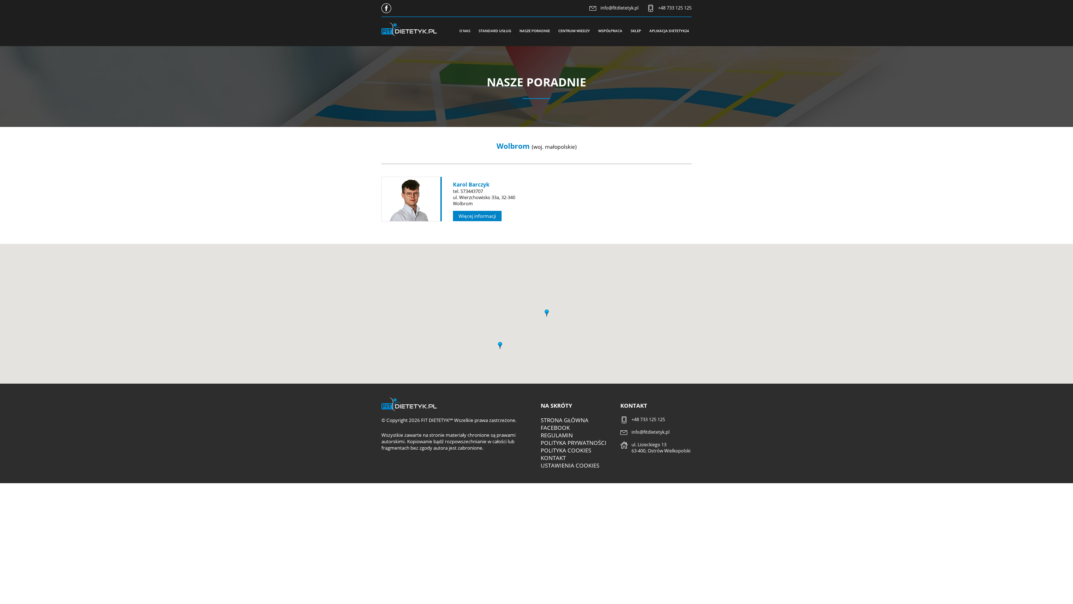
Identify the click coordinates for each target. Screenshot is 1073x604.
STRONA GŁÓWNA (564, 420)
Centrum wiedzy (574, 30)
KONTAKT (553, 458)
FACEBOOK (555, 427)
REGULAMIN (557, 435)
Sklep (636, 30)
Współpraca (610, 30)
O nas (464, 30)
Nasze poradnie (534, 30)
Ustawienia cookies (570, 465)
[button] (500, 344)
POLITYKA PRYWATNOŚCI (573, 443)
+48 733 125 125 (675, 8)
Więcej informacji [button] (477, 216)
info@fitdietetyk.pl (619, 8)
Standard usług (495, 30)
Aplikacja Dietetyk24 (669, 30)
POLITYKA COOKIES (566, 450)
